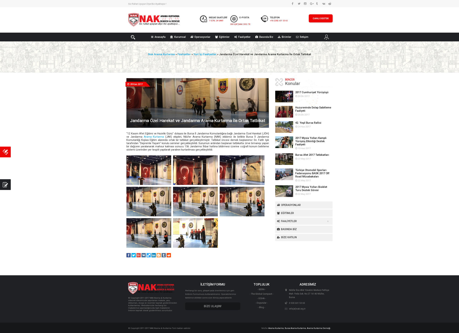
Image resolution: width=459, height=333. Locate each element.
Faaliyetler (244, 36)
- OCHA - (261, 298)
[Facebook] (128, 255)
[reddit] (169, 255)
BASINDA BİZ (289, 229)
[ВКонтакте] (143, 255)
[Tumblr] (164, 255)
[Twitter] (133, 255)
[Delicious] (148, 255)
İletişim (304, 36)
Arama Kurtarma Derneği (318, 328)
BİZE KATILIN (289, 237)
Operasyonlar (202, 36)
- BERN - (261, 289)
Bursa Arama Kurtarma (295, 328)
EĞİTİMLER (287, 213)
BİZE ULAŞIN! (212, 306)
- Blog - (261, 307)
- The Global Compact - (261, 293)
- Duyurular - (261, 302)
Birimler (286, 36)
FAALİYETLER (289, 221)
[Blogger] (159, 255)
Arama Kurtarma (154, 136)
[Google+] (138, 255)
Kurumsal (180, 36)
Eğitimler (224, 36)
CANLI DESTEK (321, 18)
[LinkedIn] (154, 255)
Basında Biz (266, 36)
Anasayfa (160, 36)
